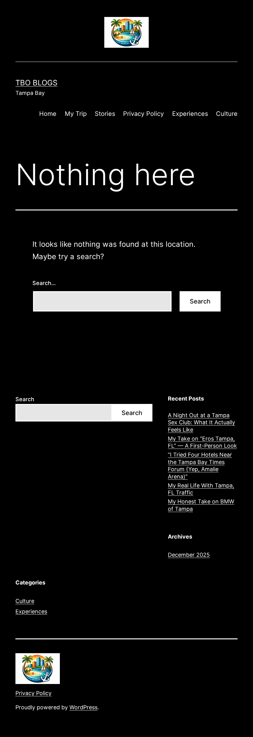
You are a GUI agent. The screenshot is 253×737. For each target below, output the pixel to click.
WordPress (83, 707)
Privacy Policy (143, 113)
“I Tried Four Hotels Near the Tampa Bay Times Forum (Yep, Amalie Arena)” (200, 465)
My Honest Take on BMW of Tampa (201, 505)
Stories (105, 113)
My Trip (76, 113)
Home (47, 113)
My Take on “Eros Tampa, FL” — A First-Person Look (202, 442)
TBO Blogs (36, 82)
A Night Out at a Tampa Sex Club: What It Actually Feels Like (201, 422)
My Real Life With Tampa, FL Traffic (201, 489)
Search (24, 399)
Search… (44, 283)
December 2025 (189, 555)
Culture (227, 113)
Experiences (190, 113)
